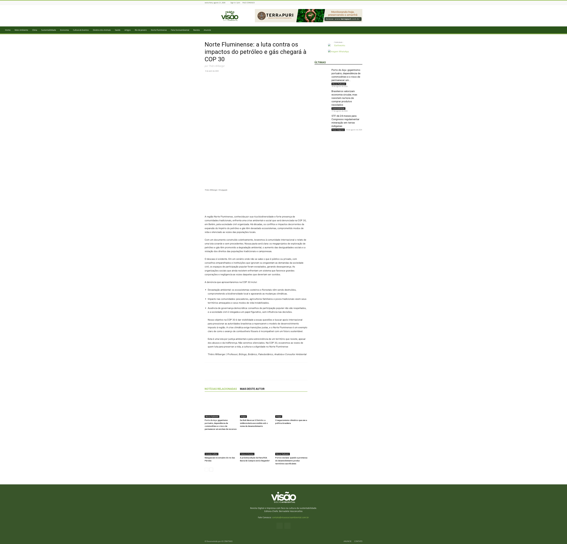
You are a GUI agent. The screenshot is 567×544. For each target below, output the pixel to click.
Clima (34, 30)
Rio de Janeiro (141, 30)
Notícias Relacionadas (221, 388)
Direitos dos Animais (102, 30)
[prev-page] (206, 469)
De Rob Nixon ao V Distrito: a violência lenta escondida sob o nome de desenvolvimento (254, 423)
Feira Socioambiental (180, 30)
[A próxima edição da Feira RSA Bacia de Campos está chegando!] (256, 444)
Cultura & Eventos (81, 30)
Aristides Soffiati (211, 454)
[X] (214, 78)
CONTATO (358, 541)
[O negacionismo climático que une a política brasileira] (291, 407)
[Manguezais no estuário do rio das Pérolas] (221, 444)
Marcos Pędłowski (212, 416)
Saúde (117, 30)
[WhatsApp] (221, 78)
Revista (196, 30)
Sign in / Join (235, 2)
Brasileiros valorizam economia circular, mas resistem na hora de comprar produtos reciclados (344, 98)
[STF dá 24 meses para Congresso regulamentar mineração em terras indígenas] (322, 121)
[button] (563, 30)
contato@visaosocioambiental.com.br (290, 517)
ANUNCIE (347, 541)
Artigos (127, 30)
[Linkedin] (228, 78)
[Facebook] (357, 3)
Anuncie (207, 30)
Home (7, 30)
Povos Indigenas (338, 130)
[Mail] (360, 3)
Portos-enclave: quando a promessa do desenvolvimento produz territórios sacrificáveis (291, 461)
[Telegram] (235, 78)
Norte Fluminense (159, 30)
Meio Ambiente (21, 30)
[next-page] (211, 469)
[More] (242, 78)
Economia (64, 30)
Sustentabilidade (48, 30)
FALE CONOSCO (248, 2)
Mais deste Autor (252, 388)
